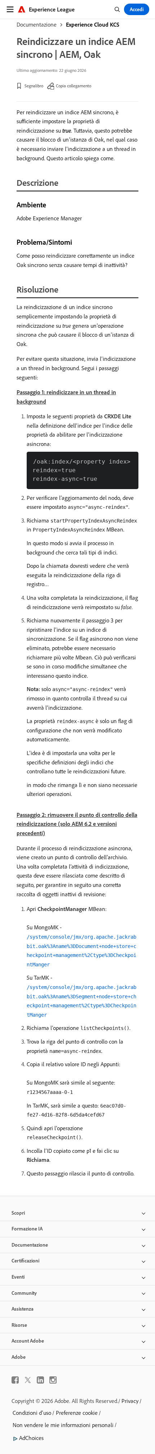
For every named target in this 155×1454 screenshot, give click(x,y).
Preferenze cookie (77, 1412)
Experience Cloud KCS (92, 24)
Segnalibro (34, 85)
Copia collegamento (73, 85)
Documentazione (37, 24)
